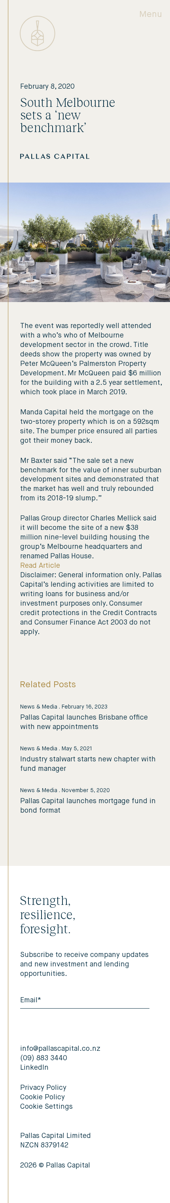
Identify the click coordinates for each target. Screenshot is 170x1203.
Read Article (40, 565)
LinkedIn (34, 1067)
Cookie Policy (42, 1097)
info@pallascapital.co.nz (60, 1048)
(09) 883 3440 (43, 1058)
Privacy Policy (43, 1087)
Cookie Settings (46, 1106)
